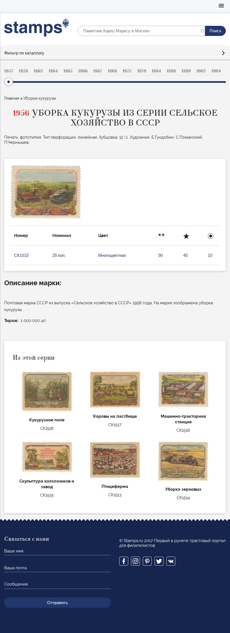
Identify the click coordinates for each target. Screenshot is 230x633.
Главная (11, 98)
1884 (156, 71)
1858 (23, 71)
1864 (53, 71)
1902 (201, 71)
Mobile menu (221, 6)
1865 (68, 71)
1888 (171, 71)
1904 (216, 71)
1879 (141, 71)
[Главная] (36, 29)
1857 (8, 71)
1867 (97, 71)
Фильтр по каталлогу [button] (24, 53)
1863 (38, 71)
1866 (83, 71)
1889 (186, 71)
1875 (127, 71)
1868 (112, 71)
